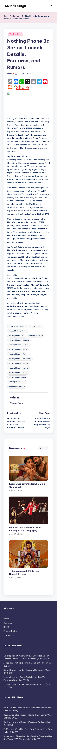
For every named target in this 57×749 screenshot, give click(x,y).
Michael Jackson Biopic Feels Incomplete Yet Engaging (25, 529)
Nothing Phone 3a (36, 336)
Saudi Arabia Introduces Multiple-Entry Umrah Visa (28, 715)
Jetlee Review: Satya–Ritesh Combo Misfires (25, 662)
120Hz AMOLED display (17, 326)
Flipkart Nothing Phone (17, 331)
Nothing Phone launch (17, 377)
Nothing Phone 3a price (18, 349)
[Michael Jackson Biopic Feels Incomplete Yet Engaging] (28, 510)
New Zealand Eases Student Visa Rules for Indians (27, 707)
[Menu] (52, 6)
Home (6, 16)
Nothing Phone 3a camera (19, 340)
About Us (8, 623)
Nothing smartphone (17, 382)
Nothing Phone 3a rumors (18, 368)
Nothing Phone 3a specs (18, 373)
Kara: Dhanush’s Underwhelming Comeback (27, 485)
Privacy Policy (10, 631)
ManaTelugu (15, 6)
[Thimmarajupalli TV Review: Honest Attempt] (28, 554)
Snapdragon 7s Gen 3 (17, 386)
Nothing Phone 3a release (19, 363)
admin (14, 397)
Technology (15, 16)
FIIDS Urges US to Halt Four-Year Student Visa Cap (28, 729)
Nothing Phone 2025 (17, 336)
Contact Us (9, 635)
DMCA (6, 627)
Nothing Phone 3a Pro (17, 354)
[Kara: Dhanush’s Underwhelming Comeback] (28, 467)
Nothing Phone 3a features (19, 345)
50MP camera (36, 326)
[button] (16, 403)
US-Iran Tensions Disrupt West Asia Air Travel (25, 722)
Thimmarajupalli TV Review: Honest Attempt (24, 572)
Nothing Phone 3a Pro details (20, 359)
